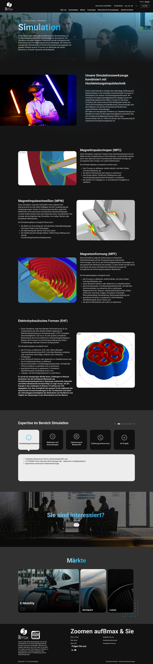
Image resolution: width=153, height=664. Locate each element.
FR (129, 6)
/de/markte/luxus (120, 591)
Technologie (91, 10)
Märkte (82, 10)
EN (126, 6)
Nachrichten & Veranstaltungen (108, 10)
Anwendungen (73, 10)
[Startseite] (9, 6)
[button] (115, 424)
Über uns (63, 10)
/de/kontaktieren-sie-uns (76, 525)
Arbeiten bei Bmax (127, 10)
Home (20, 21)
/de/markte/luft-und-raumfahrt (93, 591)
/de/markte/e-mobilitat (48, 591)
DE (132, 6)
